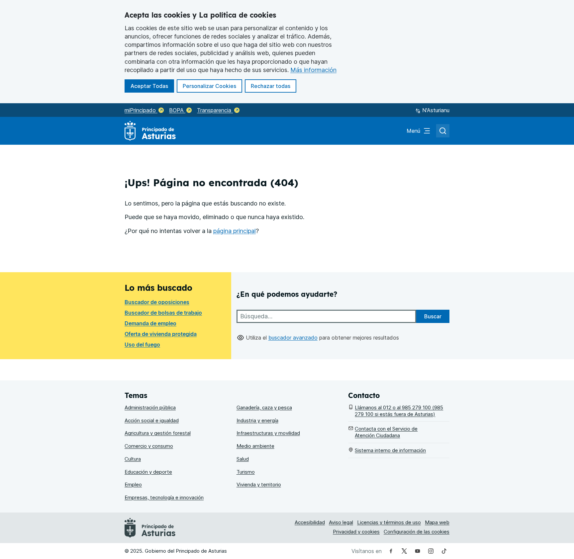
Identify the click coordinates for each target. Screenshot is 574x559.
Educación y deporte (148, 472)
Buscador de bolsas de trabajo (163, 312)
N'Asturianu (435, 110)
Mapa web (437, 522)
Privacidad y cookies (356, 531)
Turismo (246, 472)
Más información (313, 69)
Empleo (133, 484)
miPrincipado (141, 110)
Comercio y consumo (149, 446)
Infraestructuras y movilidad (268, 433)
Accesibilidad (310, 522)
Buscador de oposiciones (157, 302)
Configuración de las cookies (416, 531)
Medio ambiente (255, 446)
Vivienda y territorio (259, 484)
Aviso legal (341, 522)
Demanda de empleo (150, 323)
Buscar (432, 316)
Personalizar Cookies (209, 86)
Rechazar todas (273, 85)
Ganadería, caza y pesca (264, 407)
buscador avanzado (293, 337)
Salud (243, 459)
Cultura (133, 459)
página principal (234, 230)
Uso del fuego (142, 344)
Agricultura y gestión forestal (158, 433)
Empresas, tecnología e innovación (164, 497)
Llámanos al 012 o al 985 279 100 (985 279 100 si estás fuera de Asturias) (399, 410)
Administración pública (150, 407)
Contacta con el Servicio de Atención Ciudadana (386, 432)
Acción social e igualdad (152, 420)
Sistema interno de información (390, 450)
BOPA (177, 110)
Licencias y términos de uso (389, 522)
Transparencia (215, 110)
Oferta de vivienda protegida (161, 334)
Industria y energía (257, 420)
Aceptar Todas (152, 85)
